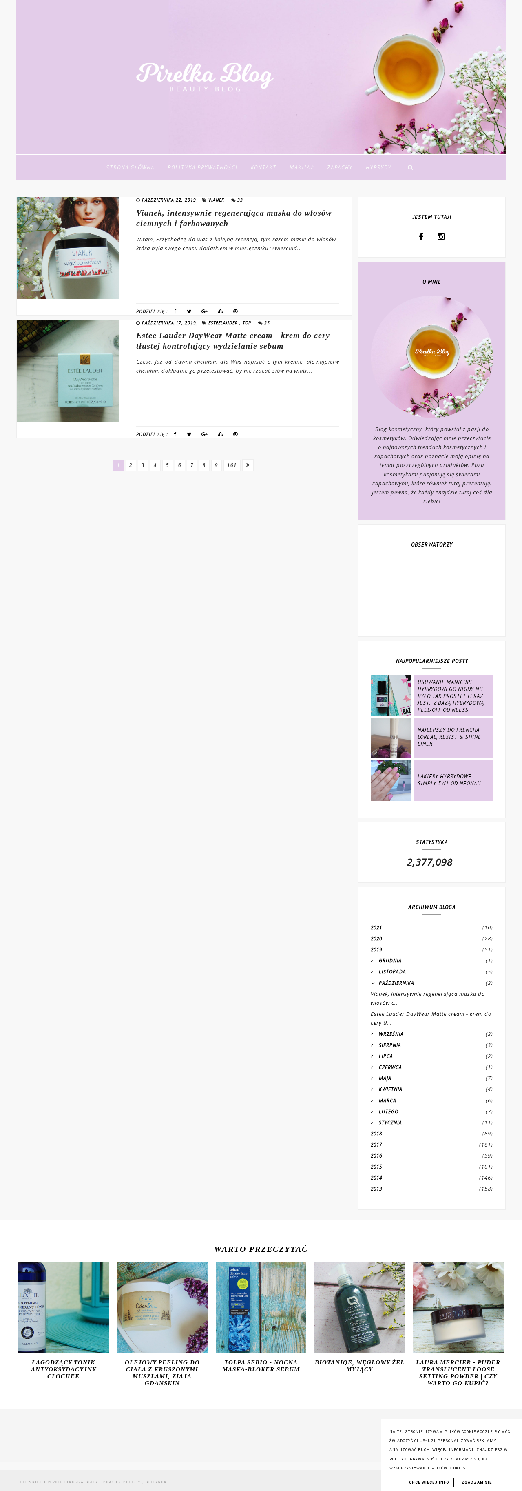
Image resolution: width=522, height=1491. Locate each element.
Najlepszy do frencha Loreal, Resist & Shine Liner (449, 737)
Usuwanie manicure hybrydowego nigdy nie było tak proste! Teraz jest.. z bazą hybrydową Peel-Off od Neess (451, 696)
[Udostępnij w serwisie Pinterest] (235, 313)
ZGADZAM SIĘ (476, 1482)
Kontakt (263, 167)
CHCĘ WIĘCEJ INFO (429, 1482)
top (248, 323)
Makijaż (302, 167)
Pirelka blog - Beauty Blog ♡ (103, 1482)
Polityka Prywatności (203, 167)
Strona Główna (130, 167)
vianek (217, 200)
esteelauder (223, 323)
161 (232, 465)
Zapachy (340, 167)
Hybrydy (379, 167)
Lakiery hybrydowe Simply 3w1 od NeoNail (450, 780)
